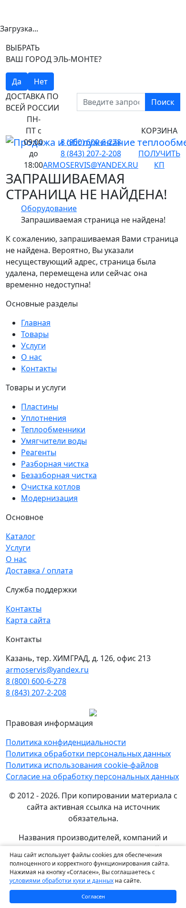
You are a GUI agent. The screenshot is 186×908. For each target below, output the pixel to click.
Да (16, 81)
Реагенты (38, 452)
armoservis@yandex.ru (90, 165)
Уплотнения (43, 418)
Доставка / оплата (39, 570)
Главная (36, 322)
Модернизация (49, 498)
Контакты (39, 368)
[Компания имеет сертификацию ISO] (93, 711)
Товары (35, 334)
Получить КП (159, 159)
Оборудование (49, 208)
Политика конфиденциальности (66, 742)
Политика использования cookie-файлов (82, 765)
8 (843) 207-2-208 (91, 153)
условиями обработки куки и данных (62, 881)
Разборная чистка (55, 464)
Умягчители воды (54, 441)
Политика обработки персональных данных (88, 753)
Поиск (162, 102)
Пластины (39, 406)
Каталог (20, 536)
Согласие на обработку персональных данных (92, 776)
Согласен (93, 896)
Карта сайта (28, 620)
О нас (31, 357)
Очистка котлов (50, 486)
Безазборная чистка (59, 475)
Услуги (33, 345)
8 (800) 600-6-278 (91, 142)
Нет (41, 81)
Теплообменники (53, 429)
